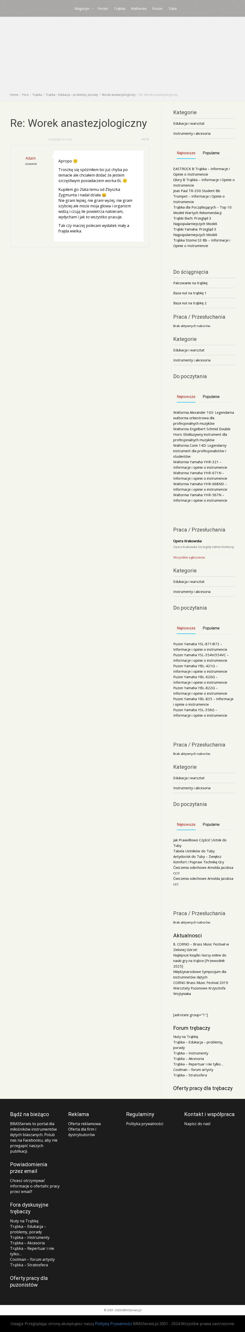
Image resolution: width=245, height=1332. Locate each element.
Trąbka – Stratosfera (190, 1075)
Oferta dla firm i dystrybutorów (82, 1132)
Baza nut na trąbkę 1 (190, 292)
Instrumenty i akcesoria (192, 133)
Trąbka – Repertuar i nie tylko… (198, 1064)
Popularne (211, 153)
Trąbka (119, 8)
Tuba (172, 8)
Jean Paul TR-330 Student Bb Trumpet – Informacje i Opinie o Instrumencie (199, 196)
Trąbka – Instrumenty (190, 1053)
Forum (102, 8)
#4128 (145, 139)
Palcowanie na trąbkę (190, 282)
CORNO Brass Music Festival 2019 (200, 982)
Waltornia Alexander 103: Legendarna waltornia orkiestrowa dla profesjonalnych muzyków (203, 418)
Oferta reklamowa (84, 1123)
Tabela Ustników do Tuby (194, 851)
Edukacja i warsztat (189, 123)
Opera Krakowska (187, 540)
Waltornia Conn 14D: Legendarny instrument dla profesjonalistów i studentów (199, 451)
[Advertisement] (122, 56)
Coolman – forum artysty (193, 1069)
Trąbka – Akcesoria (188, 1058)
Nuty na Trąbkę (185, 1036)
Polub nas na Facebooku (32, 1137)
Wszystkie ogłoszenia (189, 557)
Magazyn (82, 8)
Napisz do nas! (197, 1123)
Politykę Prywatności (113, 1323)
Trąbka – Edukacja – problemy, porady (28, 1229)
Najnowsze (186, 153)
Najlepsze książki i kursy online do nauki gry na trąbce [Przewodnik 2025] (199, 960)
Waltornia (138, 8)
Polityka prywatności (144, 1123)
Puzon (157, 8)
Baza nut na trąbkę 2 (190, 303)
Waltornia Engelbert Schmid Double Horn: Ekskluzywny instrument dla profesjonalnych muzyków (201, 434)
